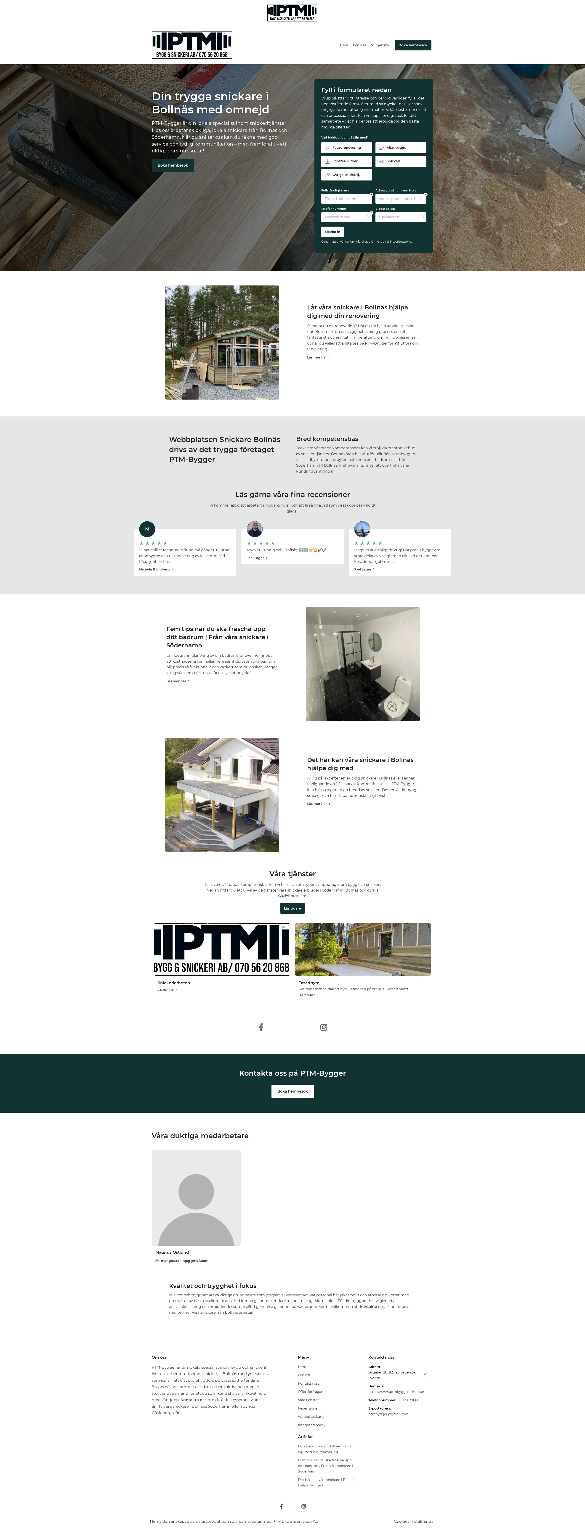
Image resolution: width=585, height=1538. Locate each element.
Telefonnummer (333, 208)
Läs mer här (317, 357)
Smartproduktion (212, 1521)
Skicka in (332, 232)
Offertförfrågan (310, 1392)
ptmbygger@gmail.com (388, 1414)
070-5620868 (408, 1400)
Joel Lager (255, 558)
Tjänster (383, 45)
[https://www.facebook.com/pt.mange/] (261, 1027)
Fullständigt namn (335, 190)
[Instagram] (303, 1506)
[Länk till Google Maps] (426, 1375)
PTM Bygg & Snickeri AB (295, 1521)
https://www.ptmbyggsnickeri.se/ (396, 1392)
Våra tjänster (308, 1400)
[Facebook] (281, 1506)
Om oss (359, 45)
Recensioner (308, 1408)
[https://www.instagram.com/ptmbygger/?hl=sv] (323, 1027)
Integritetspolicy (311, 1425)
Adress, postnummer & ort (395, 190)
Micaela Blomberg (154, 569)
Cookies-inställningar (414, 1521)
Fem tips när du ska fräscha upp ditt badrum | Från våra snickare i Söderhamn (217, 637)
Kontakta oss (308, 1383)
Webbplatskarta (311, 1417)
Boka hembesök (173, 165)
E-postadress (385, 208)
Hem (344, 45)
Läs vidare (292, 908)
